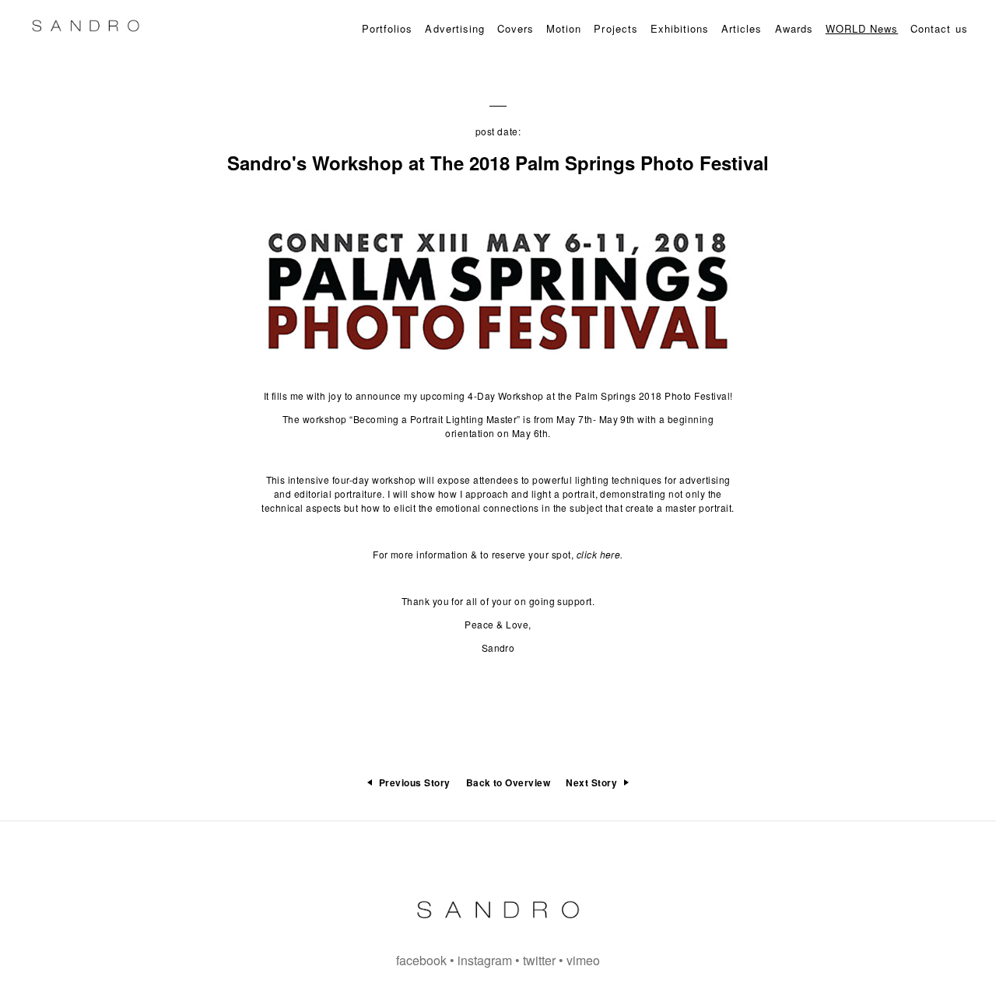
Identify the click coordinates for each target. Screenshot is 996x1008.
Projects (615, 28)
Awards (794, 28)
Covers (515, 28)
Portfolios (387, 28)
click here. (600, 554)
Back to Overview (508, 782)
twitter (539, 960)
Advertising (454, 28)
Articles (741, 28)
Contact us (938, 28)
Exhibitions (680, 28)
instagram (485, 960)
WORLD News (862, 28)
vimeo (583, 960)
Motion (563, 28)
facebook (421, 960)
